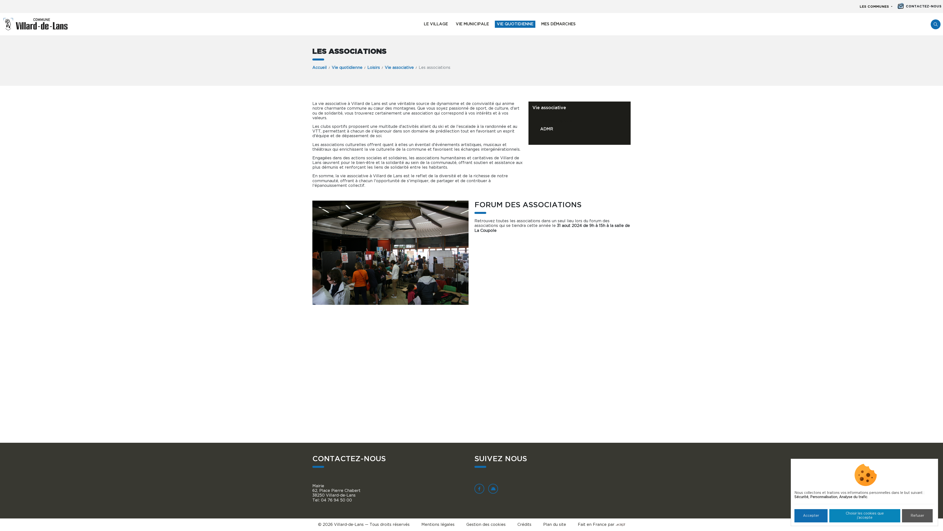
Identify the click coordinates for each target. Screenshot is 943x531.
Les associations (556, 121)
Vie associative (399, 68)
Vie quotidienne (515, 24)
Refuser (917, 515)
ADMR (546, 129)
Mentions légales (438, 525)
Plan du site (554, 525)
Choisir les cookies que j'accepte (865, 515)
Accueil (319, 68)
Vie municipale (472, 24)
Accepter (811, 515)
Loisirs (373, 68)
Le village (436, 24)
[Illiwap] (493, 489)
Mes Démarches (558, 24)
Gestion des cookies (486, 525)
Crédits (524, 525)
